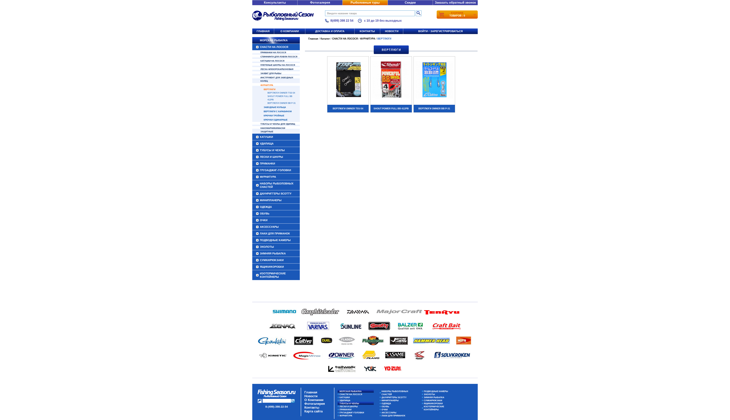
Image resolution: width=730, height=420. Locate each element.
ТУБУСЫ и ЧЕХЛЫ (272, 150)
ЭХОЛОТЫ (267, 246)
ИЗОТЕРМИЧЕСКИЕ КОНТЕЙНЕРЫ (273, 275)
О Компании (313, 400)
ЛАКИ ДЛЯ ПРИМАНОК (275, 233)
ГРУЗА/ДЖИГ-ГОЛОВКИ (275, 170)
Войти (423, 31)
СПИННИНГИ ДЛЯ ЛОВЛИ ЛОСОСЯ (278, 57)
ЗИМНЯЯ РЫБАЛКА (273, 253)
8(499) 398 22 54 (341, 20)
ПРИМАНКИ (267, 163)
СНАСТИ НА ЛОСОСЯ (274, 46)
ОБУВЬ (264, 213)
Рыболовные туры (365, 2)
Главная (263, 31)
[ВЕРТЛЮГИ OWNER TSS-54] (348, 80)
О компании (289, 31)
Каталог (325, 38)
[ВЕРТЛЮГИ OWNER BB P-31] (434, 80)
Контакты (367, 31)
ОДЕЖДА (266, 206)
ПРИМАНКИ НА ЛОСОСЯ (273, 52)
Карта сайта (313, 411)
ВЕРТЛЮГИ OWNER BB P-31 (281, 103)
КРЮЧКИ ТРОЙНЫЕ (274, 115)
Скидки (410, 2)
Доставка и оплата (329, 31)
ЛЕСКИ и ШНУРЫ (271, 156)
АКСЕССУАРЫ (269, 226)
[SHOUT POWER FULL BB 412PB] (391, 80)
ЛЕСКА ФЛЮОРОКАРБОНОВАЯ (276, 69)
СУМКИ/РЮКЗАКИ (272, 260)
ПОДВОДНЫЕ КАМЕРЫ (275, 240)
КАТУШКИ (266, 136)
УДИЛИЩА (267, 143)
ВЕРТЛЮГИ (269, 89)
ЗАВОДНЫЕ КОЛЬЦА (275, 107)
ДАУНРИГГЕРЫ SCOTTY (275, 193)
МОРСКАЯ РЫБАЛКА (274, 40)
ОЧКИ (263, 220)
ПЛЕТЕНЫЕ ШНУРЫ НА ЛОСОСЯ (277, 65)
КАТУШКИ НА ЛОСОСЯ (272, 61)
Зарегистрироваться (446, 31)
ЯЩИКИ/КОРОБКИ (272, 266)
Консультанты (275, 2)
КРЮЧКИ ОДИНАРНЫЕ (275, 120)
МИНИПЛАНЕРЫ (271, 200)
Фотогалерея (320, 2)
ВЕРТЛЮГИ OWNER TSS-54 (281, 93)
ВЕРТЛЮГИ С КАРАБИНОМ (278, 111)
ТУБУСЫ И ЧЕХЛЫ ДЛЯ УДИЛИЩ (277, 124)
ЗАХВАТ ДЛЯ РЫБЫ (270, 73)
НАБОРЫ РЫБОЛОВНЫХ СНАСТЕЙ (276, 185)
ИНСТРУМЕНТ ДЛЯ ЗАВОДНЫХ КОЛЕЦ (276, 79)
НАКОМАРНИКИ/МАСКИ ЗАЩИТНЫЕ (272, 130)
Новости (391, 31)
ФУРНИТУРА (266, 85)
